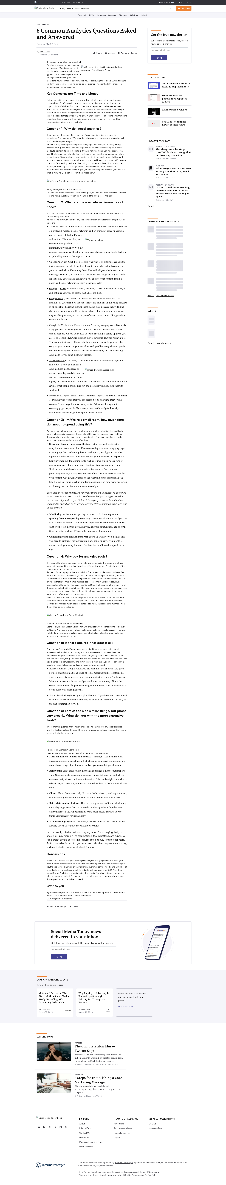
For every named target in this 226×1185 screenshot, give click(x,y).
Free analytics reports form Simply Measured (71, 395)
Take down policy (114, 1175)
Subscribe (185, 8)
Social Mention (57, 360)
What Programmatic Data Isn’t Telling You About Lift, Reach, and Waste (173, 171)
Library (62, 8)
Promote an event (164, 343)
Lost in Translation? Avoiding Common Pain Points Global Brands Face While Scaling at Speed (173, 192)
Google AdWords (58, 325)
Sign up (159, 57)
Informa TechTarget (124, 1162)
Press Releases (82, 8)
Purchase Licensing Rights (91, 1142)
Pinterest (123, 15)
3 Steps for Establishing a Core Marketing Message (98, 1080)
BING (63, 288)
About (82, 1123)
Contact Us (84, 1133)
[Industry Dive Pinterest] (60, 1127)
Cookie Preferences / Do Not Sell (139, 1175)
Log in (117, 1137)
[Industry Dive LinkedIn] (38, 1127)
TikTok (92, 15)
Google (53, 288)
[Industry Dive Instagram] (55, 1127)
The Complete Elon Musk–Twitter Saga (95, 1048)
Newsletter (84, 1137)
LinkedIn (144, 15)
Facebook (82, 15)
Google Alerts (56, 298)
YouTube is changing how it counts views (174, 123)
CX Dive (67, 2)
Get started (125, 1006)
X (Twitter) (134, 15)
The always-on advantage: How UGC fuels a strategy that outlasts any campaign (173, 152)
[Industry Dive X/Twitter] (49, 1127)
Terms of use (99, 1175)
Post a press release (165, 295)
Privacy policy (84, 1175)
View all (151, 206)
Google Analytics (58, 261)
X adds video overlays (174, 109)
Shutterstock (66, 898)
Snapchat (112, 15)
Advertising (119, 1123)
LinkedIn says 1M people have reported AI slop (174, 98)
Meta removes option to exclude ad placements (176, 85)
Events (70, 8)
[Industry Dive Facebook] (44, 1127)
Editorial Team (85, 1128)
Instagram (101, 15)
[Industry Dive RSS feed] (66, 1127)
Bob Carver (44, 51)
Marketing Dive (78, 2)
